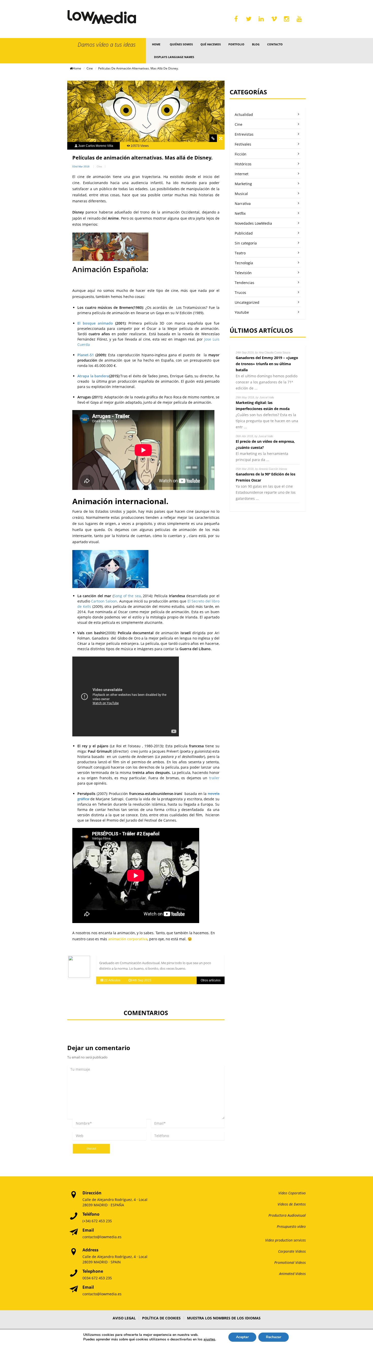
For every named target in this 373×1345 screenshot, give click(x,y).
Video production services (285, 1240)
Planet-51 (85, 354)
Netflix (240, 213)
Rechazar (273, 1337)
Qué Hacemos (210, 44)
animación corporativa (127, 938)
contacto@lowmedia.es (102, 1236)
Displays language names (174, 57)
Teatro (240, 253)
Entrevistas (244, 134)
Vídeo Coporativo (292, 1193)
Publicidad (244, 233)
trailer (213, 777)
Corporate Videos (292, 1251)
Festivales (243, 144)
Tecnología (244, 262)
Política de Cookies (161, 1318)
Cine (90, 68)
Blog (256, 44)
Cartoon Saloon (104, 601)
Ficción (240, 154)
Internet (241, 173)
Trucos (240, 292)
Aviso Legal (124, 1318)
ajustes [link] (209, 1339)
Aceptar (242, 1337)
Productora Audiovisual (287, 1215)
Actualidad (244, 114)
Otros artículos (211, 980)
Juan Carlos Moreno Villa (95, 146)
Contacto (275, 44)
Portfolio (236, 44)
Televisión (243, 272)
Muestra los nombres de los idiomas (224, 1318)
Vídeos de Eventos (292, 1204)
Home (156, 44)
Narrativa (243, 203)
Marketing (243, 183)
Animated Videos (292, 1273)
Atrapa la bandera (93, 376)
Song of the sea (127, 595)
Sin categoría (246, 243)
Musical (241, 193)
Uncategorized (247, 302)
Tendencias (244, 282)
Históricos (243, 164)
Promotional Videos (290, 1262)
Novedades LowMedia (253, 223)
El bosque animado (95, 323)
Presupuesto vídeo (291, 1226)
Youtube (242, 312)
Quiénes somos (181, 44)
